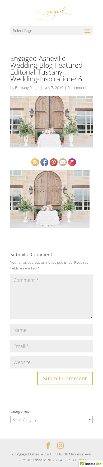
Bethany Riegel (27, 87)
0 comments (78, 87)
